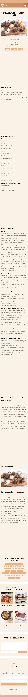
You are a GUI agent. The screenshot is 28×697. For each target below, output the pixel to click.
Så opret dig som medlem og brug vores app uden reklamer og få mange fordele (14, 2)
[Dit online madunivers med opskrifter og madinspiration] (2, 5)
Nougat (13, 570)
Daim (17, 568)
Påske (7, 575)
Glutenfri (19, 575)
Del (8, 49)
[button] (2, 695)
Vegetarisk (11, 577)
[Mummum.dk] (14, 663)
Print (21, 49)
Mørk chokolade (9, 566)
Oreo (21, 568)
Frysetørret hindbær (17, 563)
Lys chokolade (19, 566)
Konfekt (21, 9)
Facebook (14, 515)
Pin (14, 49)
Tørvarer (5, 573)
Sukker (7, 570)
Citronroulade (10, 466)
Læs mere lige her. (20, 520)
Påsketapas (22, 573)
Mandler (8, 563)
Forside (5, 9)
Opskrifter (10, 9)
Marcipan (20, 570)
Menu (6, 5)
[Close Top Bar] (27, 1)
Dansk (13, 575)
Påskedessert (14, 573)
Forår (17, 577)
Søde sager (16, 9)
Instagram (6, 515)
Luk (26, 666)
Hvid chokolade (9, 568)
